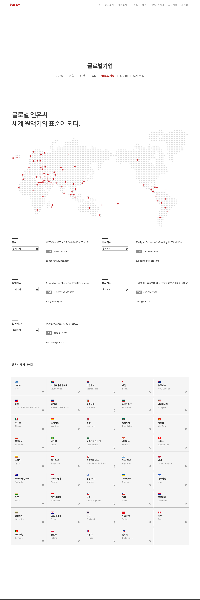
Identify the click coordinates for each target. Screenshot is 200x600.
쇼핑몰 (184, 5)
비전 (82, 75)
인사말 (60, 75)
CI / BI (124, 75)
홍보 (135, 5)
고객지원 (172, 5)
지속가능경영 (157, 5)
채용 (144, 5)
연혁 (71, 75)
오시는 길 (138, 75)
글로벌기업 (108, 75)
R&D (93, 75)
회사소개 (109, 5)
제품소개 (122, 5)
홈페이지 (17, 248)
